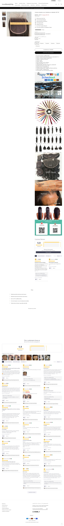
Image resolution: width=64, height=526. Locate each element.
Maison (16, 3)
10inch (37, 43)
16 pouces (52, 43)
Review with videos (16, 361)
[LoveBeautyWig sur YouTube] (37, 511)
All (35, 255)
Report (40, 279)
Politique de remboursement (6, 509)
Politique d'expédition (5, 508)
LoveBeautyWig (7, 4)
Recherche (3, 503)
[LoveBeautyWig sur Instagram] (33, 511)
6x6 (36, 38)
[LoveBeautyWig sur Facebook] (35, 511)
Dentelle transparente (40, 33)
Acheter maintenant (48, 52)
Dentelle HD (48, 33)
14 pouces (47, 43)
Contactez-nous (44, 5)
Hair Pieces (38, 5)
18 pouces (58, 43)
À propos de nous (5, 505)
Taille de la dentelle (40, 36)
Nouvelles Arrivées (22, 3)
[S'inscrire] (47, 508)
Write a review (48, 252)
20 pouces (38, 45)
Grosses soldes (17, 5)
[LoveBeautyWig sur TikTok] (39, 511)
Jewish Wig (32, 5)
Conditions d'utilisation (5, 511)
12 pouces (42, 43)
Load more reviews (32, 492)
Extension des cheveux (25, 5)
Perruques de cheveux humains (32, 3)
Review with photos (41, 255)
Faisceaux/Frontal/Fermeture (43, 3)
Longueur (37, 41)
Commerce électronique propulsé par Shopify (32, 522)
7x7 (39, 38)
